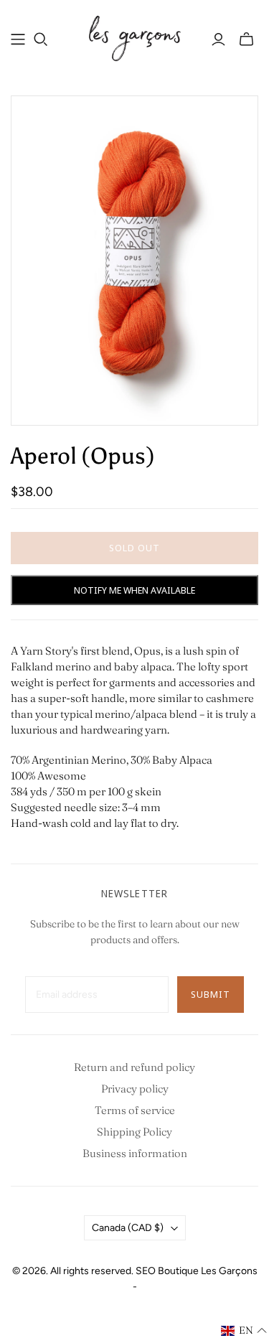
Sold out (134, 547)
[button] (244, 1331)
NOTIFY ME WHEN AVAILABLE (134, 590)
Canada (128, 1228)
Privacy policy (135, 1088)
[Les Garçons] (134, 37)
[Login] (218, 39)
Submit (210, 994)
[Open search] (41, 39)
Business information (134, 1153)
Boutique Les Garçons (208, 1271)
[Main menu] (18, 39)
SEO (146, 1271)
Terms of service (135, 1110)
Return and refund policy (134, 1067)
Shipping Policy (134, 1131)
